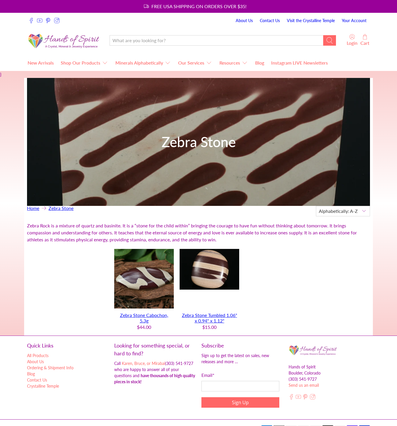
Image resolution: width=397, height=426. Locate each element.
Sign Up (240, 402)
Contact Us (270, 20)
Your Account (354, 20)
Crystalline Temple (43, 386)
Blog (259, 62)
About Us (244, 20)
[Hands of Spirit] (64, 40)
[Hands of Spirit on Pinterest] (48, 20)
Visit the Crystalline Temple (311, 20)
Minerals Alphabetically (139, 62)
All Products (38, 355)
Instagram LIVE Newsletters (299, 62)
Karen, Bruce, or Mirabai (143, 363)
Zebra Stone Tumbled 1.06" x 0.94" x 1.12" (209, 317)
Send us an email (304, 385)
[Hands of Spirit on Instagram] (57, 20)
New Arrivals (41, 62)
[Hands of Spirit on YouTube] (39, 20)
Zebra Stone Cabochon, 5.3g (144, 317)
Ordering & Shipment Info (50, 367)
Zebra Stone (61, 208)
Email (207, 375)
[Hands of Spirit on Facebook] (31, 20)
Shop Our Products (80, 62)
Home (33, 208)
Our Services (191, 62)
